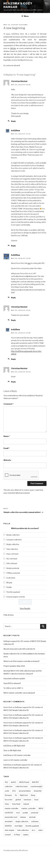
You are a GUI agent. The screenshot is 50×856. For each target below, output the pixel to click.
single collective (21, 821)
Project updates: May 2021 (14, 666)
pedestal (34, 813)
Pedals (9, 587)
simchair (32, 817)
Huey (7, 804)
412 (6, 782)
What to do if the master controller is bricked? (21, 661)
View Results (25, 608)
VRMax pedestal (13, 573)
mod (18, 813)
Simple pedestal (12, 568)
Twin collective (12, 549)
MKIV (41, 808)
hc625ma (23, 25)
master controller (11, 808)
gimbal (18, 800)
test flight (19, 826)
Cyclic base (10, 578)
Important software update (14, 679)
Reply (13, 121)
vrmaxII (8, 835)
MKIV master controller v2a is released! (19, 693)
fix (16, 795)
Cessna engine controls (15, 597)
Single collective (12, 544)
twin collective (23, 830)
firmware (8, 795)
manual (26, 804)
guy (29, 263)
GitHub (13, 48)
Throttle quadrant (13, 592)
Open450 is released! (12, 683)
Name (6, 436)
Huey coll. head (12, 554)
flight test (24, 795)
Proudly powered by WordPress (15, 850)
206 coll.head (11, 563)
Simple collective (13, 535)
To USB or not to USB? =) (13, 688)
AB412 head (24, 782)
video (40, 830)
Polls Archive (8, 615)
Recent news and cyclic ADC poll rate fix (19, 649)
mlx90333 (9, 813)
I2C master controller (22, 755)
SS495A (8, 826)
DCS (14, 791)
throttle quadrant (32, 826)
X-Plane (17, 835)
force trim (8, 800)
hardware (27, 800)
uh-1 (33, 830)
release (23, 817)
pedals (25, 813)
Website (7, 460)
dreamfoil (37, 791)
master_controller (28, 808)
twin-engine (9, 830)
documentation (25, 791)
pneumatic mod (11, 817)
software (34, 821)
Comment (8, 404)
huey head (16, 804)
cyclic (7, 791)
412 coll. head (11, 559)
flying (33, 795)
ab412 (13, 782)
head (36, 800)
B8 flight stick (19, 746)
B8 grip (9, 583)
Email (6, 448)
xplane (25, 835)
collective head (21, 786)
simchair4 (8, 821)
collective (8, 786)
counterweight (36, 786)
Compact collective (14, 540)
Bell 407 (35, 782)
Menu (26, 16)
